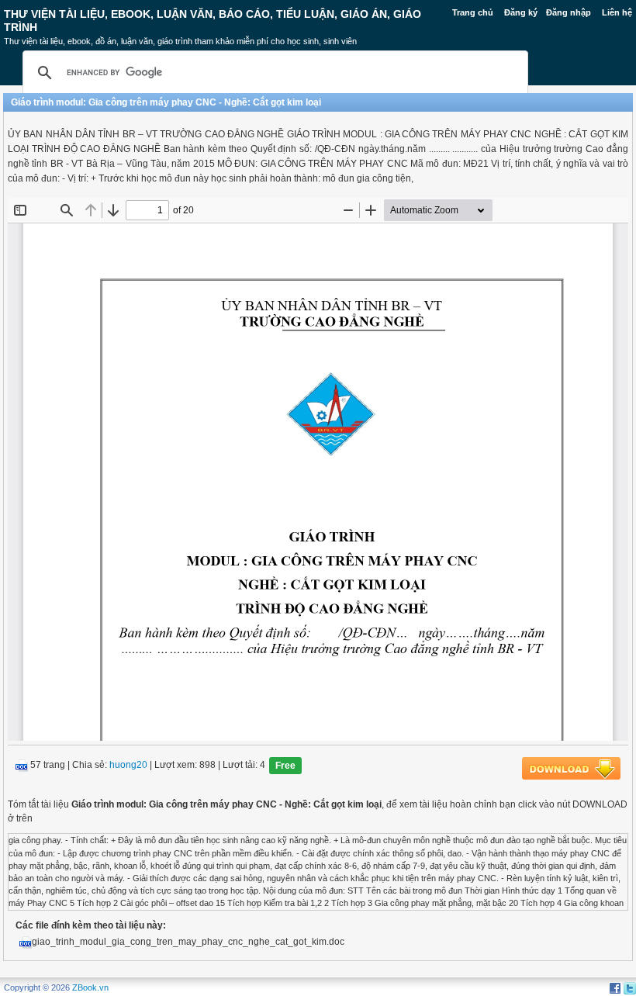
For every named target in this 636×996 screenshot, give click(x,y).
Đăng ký (520, 12)
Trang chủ (472, 12)
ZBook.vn (90, 987)
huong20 (128, 765)
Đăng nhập (568, 12)
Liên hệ (617, 12)
